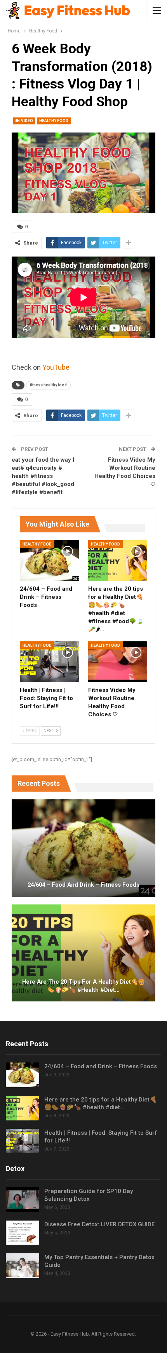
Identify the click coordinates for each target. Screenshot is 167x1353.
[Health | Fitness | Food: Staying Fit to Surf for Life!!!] (49, 661)
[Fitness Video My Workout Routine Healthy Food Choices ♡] (117, 661)
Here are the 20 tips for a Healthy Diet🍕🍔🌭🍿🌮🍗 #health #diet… (83, 985)
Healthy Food (53, 121)
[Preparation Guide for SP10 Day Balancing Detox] (22, 1199)
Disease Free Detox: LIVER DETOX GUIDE (99, 1224)
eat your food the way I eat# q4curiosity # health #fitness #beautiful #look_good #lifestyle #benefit (43, 476)
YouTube (56, 367)
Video (26, 121)
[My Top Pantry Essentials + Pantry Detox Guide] (22, 1265)
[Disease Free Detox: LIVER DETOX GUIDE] (22, 1232)
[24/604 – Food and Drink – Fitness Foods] (49, 560)
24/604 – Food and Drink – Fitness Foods (83, 884)
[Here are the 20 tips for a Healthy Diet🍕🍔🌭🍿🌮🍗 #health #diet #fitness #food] (117, 560)
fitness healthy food (48, 385)
